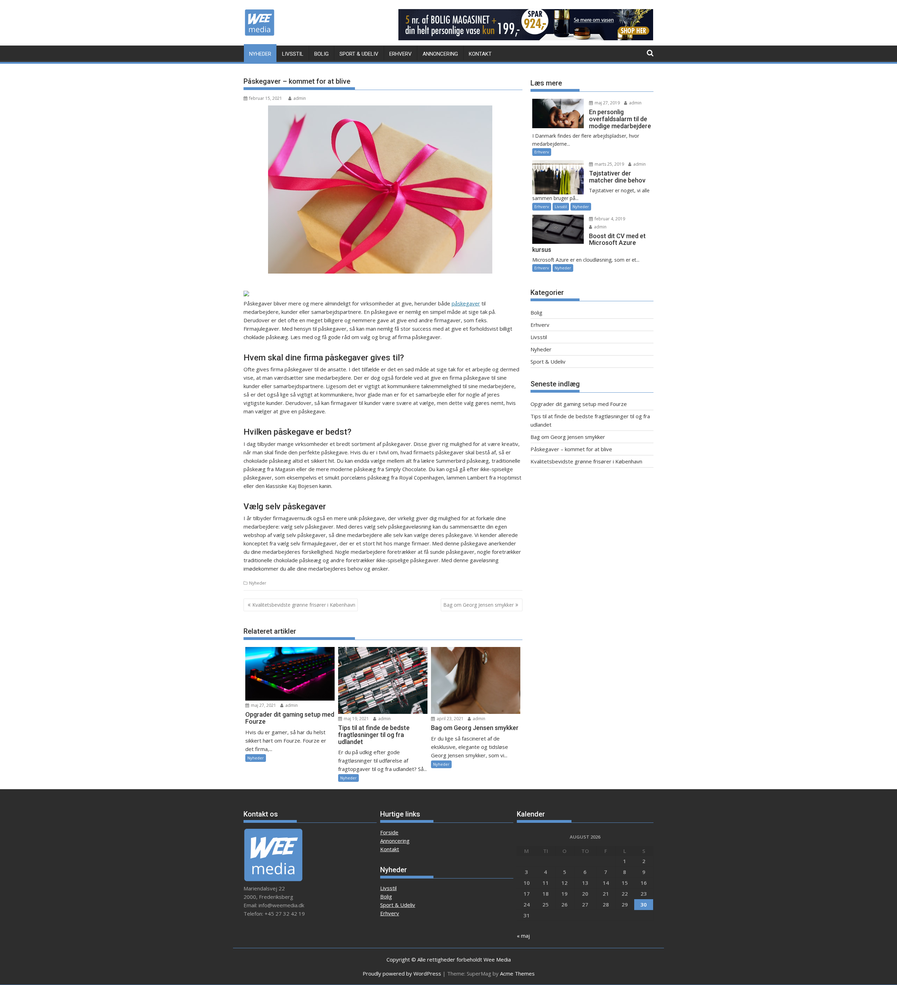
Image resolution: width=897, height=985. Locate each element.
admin (299, 98)
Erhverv (400, 54)
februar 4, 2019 (609, 219)
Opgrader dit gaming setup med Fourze (578, 403)
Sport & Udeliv (359, 54)
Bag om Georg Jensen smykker (478, 604)
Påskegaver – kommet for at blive (571, 449)
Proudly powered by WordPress (402, 973)
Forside (389, 832)
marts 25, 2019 (609, 164)
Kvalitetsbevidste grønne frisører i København (303, 604)
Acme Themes (517, 973)
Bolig (321, 54)
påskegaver (466, 303)
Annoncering (440, 54)
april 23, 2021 (450, 719)
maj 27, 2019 (607, 103)
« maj (523, 935)
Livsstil (292, 54)
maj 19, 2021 (356, 719)
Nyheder (260, 54)
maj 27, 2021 (263, 705)
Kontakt (480, 54)
